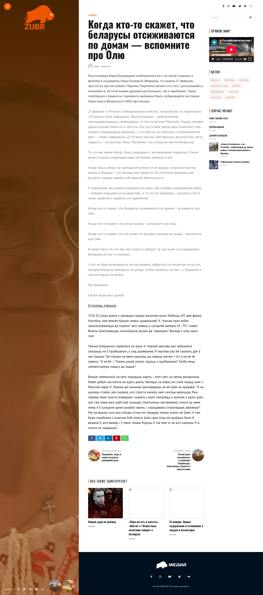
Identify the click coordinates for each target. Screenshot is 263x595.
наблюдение (217, 92)
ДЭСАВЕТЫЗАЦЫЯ (218, 135)
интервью (229, 80)
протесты (216, 97)
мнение (236, 86)
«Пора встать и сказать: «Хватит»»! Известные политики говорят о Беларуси (143, 528)
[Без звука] (245, 59)
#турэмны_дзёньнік (102, 305)
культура (244, 80)
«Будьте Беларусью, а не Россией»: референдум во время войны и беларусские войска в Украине (236, 148)
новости (233, 92)
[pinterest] (36, 589)
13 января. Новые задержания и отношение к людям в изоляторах (186, 526)
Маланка (215, 80)
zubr (96, 66)
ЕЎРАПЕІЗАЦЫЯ (216, 126)
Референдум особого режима (234, 161)
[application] (231, 49)
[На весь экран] (249, 59)
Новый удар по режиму (102, 522)
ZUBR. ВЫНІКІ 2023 (218, 118)
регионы (230, 97)
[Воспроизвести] (213, 59)
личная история (219, 86)
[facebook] (18, 589)
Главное (92, 15)
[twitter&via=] (24, 589)
